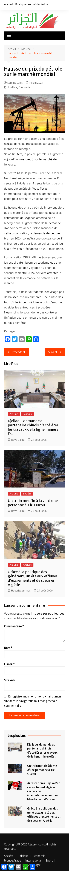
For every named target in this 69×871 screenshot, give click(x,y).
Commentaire (14, 626)
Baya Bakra (18, 439)
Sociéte (27, 493)
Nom (8, 648)
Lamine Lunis (15, 82)
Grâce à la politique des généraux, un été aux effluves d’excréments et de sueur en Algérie (33, 578)
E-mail (9, 664)
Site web (9, 680)
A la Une (12, 87)
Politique (28, 413)
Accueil (8, 4)
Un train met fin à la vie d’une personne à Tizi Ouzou (33, 502)
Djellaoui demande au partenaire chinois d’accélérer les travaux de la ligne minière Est (33, 427)
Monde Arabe (12, 860)
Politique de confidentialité (31, 4)
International (33, 860)
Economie (24, 87)
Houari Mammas (21, 590)
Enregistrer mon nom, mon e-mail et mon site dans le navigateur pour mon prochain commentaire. (32, 701)
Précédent (18, 352)
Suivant (52, 352)
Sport (49, 860)
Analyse (27, 564)
